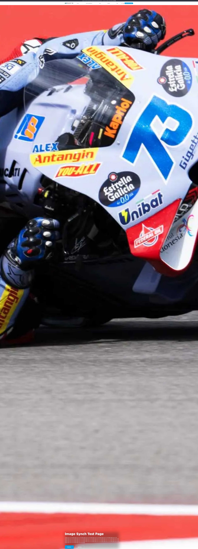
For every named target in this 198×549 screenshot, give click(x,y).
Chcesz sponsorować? (128, 3)
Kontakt (109, 3)
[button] (123, 3)
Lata (117, 3)
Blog (100, 3)
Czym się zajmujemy (89, 3)
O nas (77, 3)
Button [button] (69, 547)
